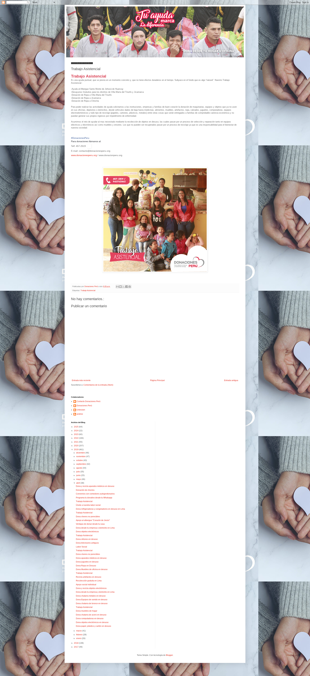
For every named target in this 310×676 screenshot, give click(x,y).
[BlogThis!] (120, 286)
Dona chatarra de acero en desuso (91, 615)
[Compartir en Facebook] (126, 286)
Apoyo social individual (86, 584)
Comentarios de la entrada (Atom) (98, 385)
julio (78, 472)
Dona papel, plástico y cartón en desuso (93, 626)
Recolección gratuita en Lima (89, 581)
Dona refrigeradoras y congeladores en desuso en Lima (100, 509)
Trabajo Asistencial (88, 290)
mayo (79, 479)
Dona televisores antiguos (87, 543)
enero (79, 638)
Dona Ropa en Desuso (86, 566)
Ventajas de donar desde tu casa (90, 524)
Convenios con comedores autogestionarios (95, 494)
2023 (76, 434)
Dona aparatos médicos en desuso (91, 558)
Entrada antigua (231, 380)
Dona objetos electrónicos (87, 531)
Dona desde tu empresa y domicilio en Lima (95, 592)
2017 (76, 647)
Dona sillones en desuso (87, 539)
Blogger (169, 655)
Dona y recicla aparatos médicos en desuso (95, 486)
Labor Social (81, 547)
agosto (79, 468)
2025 (76, 427)
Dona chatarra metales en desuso (91, 596)
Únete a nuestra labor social (88, 505)
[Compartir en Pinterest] (129, 286)
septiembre (81, 464)
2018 (76, 643)
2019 (76, 449)
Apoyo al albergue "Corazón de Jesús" (93, 520)
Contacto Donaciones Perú (88, 401)
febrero (79, 635)
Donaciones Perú (84, 405)
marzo (79, 631)
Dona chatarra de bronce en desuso (92, 603)
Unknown (81, 410)
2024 (76, 431)
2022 (76, 438)
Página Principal (157, 380)
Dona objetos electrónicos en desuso (92, 622)
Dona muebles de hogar (86, 611)
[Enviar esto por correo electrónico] (117, 286)
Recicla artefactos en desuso (88, 577)
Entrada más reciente (81, 380)
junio (78, 475)
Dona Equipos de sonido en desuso (91, 599)
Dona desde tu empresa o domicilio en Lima (95, 528)
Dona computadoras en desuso (89, 618)
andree (80, 414)
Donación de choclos (85, 490)
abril (78, 483)
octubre (79, 460)
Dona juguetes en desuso (87, 562)
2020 (76, 446)
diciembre (80, 453)
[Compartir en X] (123, 286)
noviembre (81, 456)
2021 (76, 442)
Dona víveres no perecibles (88, 516)
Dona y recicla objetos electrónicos (91, 588)
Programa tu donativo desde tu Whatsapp (94, 498)
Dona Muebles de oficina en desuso (92, 569)
